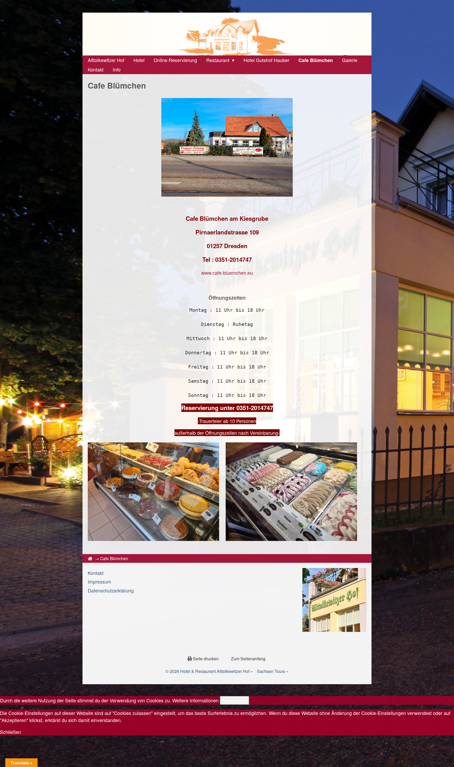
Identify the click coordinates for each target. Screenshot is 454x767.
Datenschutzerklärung (111, 590)
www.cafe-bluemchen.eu (227, 272)
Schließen (10, 731)
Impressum (99, 581)
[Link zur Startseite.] (227, 34)
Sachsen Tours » (272, 671)
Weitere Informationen (195, 700)
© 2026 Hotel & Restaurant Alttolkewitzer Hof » (209, 671)
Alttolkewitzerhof (122, 6)
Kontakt (96, 573)
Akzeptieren (234, 700)
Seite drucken (206, 659)
